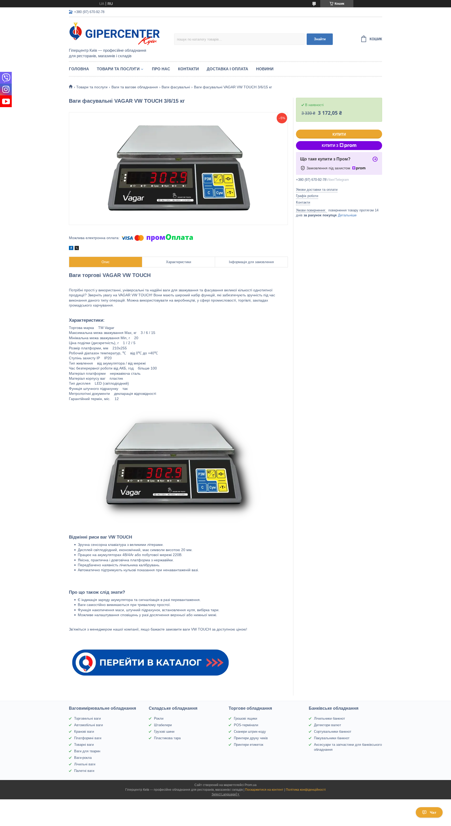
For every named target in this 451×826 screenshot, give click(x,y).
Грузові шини (164, 731)
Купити (339, 134)
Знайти (320, 39)
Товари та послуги (118, 69)
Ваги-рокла (83, 758)
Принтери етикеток (248, 745)
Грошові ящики (245, 718)
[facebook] (71, 249)
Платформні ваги (87, 738)
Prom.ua (251, 785)
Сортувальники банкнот (332, 731)
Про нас (161, 69)
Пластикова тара (167, 738)
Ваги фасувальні (176, 87)
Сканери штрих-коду (250, 731)
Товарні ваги (84, 745)
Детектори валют (327, 725)
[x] (77, 249)
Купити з (330, 146)
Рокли (158, 718)
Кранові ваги (84, 731)
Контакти (188, 69)
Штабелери (163, 725)
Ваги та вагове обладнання (134, 87)
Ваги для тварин (87, 751)
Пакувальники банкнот (331, 738)
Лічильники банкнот (329, 718)
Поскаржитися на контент (264, 790)
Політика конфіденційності (306, 790)
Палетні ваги (84, 771)
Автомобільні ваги (88, 725)
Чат (433, 812)
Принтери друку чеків (251, 738)
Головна (79, 69)
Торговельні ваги (87, 718)
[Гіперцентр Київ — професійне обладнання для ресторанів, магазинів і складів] (114, 33)
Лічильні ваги (84, 764)
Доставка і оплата (227, 69)
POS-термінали (246, 725)
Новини (265, 69)
